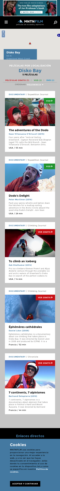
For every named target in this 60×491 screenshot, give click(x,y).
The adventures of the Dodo (28, 130)
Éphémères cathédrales (25, 327)
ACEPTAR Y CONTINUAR (25, 484)
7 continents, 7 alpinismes (27, 392)
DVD (50, 80)
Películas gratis (17, 80)
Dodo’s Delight (19, 195)
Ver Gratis (44, 232)
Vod (48, 101)
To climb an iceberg (22, 261)
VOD (38, 80)
